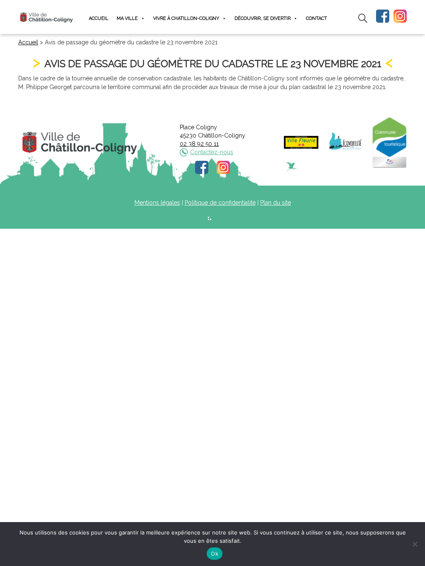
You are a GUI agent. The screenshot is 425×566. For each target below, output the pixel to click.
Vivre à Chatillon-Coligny (186, 18)
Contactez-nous (211, 152)
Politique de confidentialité (220, 202)
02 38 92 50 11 (199, 143)
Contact (316, 18)
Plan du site (275, 202)
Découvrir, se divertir (262, 18)
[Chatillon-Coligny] (46, 17)
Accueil (98, 18)
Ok (214, 553)
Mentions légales (157, 202)
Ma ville (127, 18)
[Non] (414, 544)
